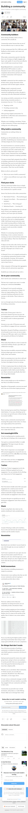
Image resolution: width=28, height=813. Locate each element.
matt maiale (7, 12)
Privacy (14, 801)
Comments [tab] (4, 729)
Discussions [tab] (12, 747)
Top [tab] (3, 747)
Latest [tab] (6, 747)
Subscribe (19, 2)
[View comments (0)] (7, 17)
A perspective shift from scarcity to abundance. (9, 754)
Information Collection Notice (15, 712)
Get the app (21, 806)
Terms (18, 801)
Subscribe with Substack (15, 789)
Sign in (25, 2)
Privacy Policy (16, 795)
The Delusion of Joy (7, 751)
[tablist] (7, 729)
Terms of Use (21, 710)
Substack (7, 810)
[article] (14, 755)
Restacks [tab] (11, 729)
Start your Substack (10, 806)
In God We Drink (6, 762)
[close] (24, 766)
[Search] (25, 747)
